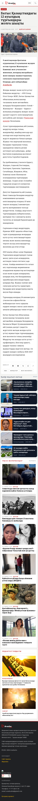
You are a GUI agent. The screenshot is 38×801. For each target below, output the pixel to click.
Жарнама (5, 761)
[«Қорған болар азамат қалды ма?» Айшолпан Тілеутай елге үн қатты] (19, 534)
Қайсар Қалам (25, 29)
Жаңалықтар (7, 678)
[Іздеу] (35, 3)
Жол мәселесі (26, 370)
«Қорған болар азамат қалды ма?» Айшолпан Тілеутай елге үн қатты (18, 549)
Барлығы (32, 461)
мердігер (14, 370)
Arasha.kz (7, 85)
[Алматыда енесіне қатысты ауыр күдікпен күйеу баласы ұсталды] (19, 474)
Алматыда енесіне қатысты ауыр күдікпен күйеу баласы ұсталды (18, 489)
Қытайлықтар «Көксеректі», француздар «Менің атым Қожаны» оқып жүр (18, 610)
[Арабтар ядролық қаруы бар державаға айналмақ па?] (19, 698)
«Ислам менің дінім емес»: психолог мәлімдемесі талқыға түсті (17, 642)
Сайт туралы (6, 759)
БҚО (5, 370)
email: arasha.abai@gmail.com (12, 791)
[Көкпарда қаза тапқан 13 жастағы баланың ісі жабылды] (19, 504)
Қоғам (15, 486)
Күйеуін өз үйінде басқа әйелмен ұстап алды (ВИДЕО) (17, 579)
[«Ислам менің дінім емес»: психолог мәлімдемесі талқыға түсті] (19, 626)
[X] (23, 366)
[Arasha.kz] (10, 3)
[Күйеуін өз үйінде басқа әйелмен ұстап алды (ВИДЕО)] (19, 564)
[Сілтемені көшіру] (33, 366)
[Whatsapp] (28, 366)
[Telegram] (18, 366)
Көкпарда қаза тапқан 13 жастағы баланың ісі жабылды (18, 519)
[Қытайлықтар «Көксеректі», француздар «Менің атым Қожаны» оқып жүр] (19, 594)
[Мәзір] (2, 3)
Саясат (5, 711)
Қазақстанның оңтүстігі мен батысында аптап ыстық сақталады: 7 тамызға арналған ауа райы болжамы (18, 683)
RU (29, 3)
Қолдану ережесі (8, 796)
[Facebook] (13, 366)
